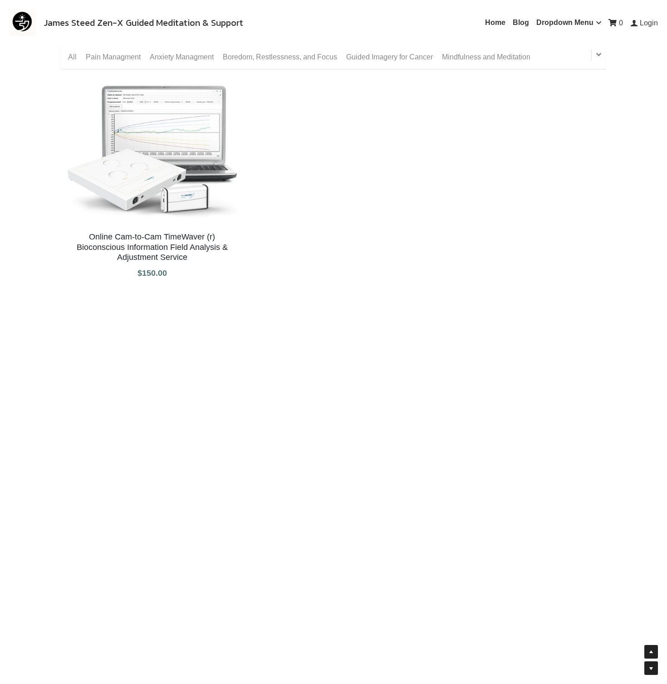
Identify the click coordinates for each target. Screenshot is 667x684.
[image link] (22, 22)
